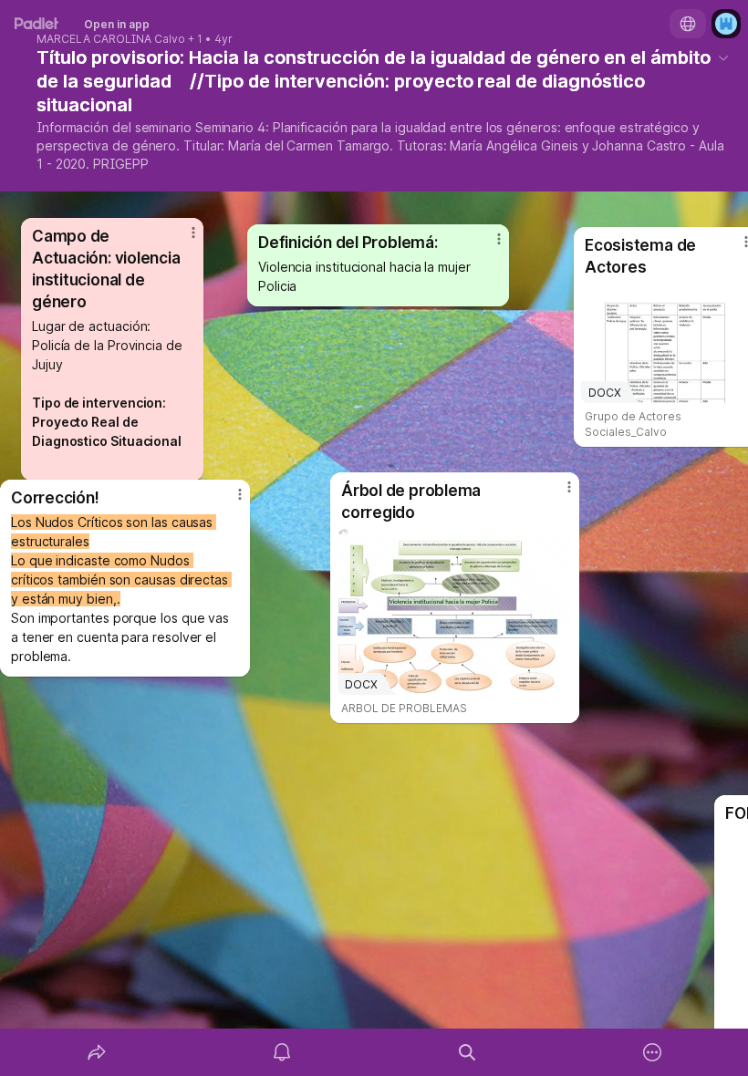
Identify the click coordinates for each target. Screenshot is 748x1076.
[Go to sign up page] (726, 23)
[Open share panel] (96, 1052)
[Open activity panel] (282, 1052)
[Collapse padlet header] (723, 57)
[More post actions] (557, 494)
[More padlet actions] (652, 1052)
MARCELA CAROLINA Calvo (110, 39)
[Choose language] (688, 23)
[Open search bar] (467, 1052)
